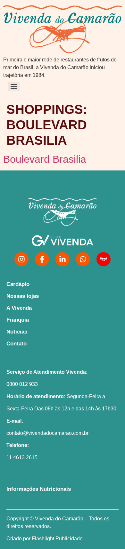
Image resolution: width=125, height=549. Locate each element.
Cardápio (17, 284)
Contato (16, 344)
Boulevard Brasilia (44, 159)
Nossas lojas (22, 296)
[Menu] (14, 86)
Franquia (17, 320)
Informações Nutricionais (38, 489)
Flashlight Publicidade (57, 538)
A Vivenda (19, 308)
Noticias (16, 332)
